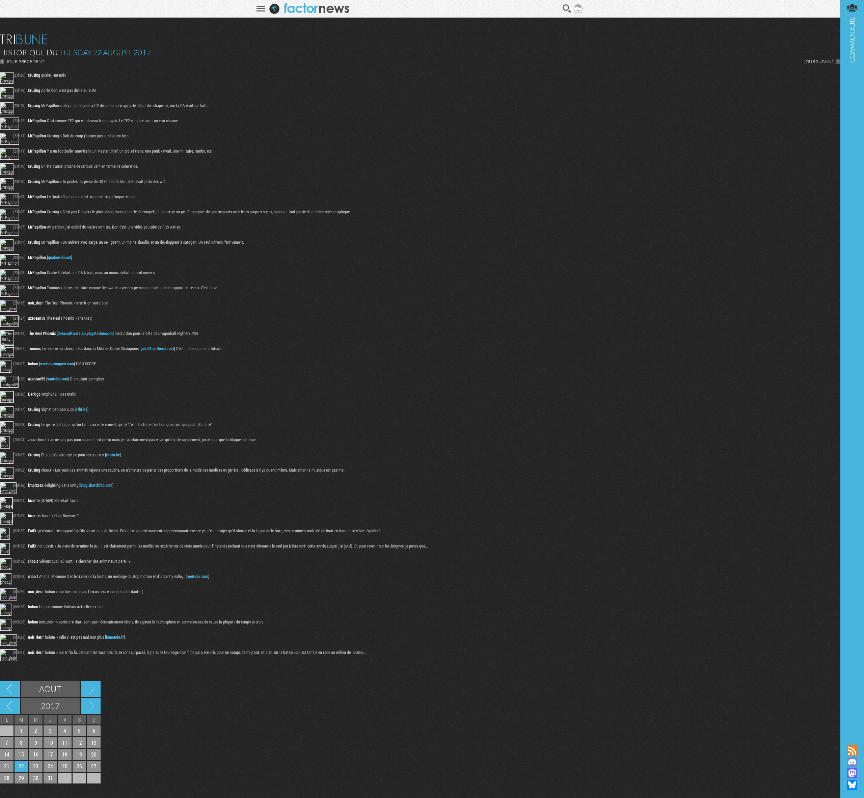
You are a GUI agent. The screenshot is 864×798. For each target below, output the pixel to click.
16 (35, 754)
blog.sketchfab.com (96, 485)
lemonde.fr (115, 637)
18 (65, 754)
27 (94, 766)
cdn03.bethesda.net (158, 348)
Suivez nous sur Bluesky (852, 785)
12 (79, 742)
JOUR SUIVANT (819, 61)
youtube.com (57, 378)
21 (6, 766)
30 (35, 777)
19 (79, 754)
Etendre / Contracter (852, 739)
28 (6, 777)
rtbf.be (81, 409)
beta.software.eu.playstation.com (85, 333)
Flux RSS (852, 750)
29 (21, 777)
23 (35, 766)
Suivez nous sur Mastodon (852, 773)
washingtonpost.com (57, 363)
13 (94, 742)
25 (65, 766)
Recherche (567, 9)
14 (6, 754)
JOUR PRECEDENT (25, 61)
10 (50, 742)
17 (50, 754)
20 (94, 754)
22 (21, 766)
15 (21, 754)
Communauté (852, 366)
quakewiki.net (59, 257)
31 (50, 777)
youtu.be (113, 454)
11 (65, 742)
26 (79, 766)
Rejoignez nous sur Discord (852, 762)
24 (50, 766)
